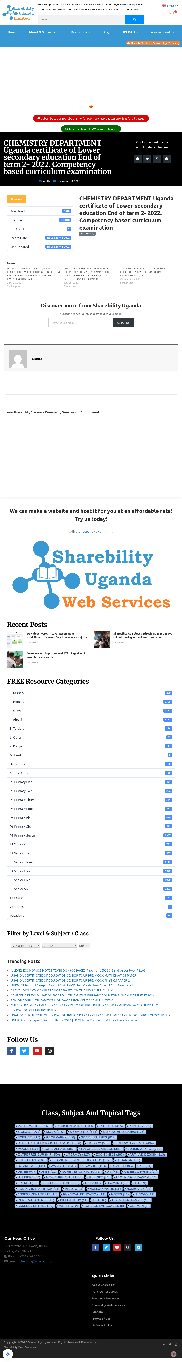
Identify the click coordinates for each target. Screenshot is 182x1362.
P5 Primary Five (90, 817)
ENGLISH (111, 1126)
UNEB (48, 1171)
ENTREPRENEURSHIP (39, 1154)
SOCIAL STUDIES (98, 1137)
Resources (79, 32)
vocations (90, 906)
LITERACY (78, 1154)
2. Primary (90, 701)
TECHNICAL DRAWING (136, 1177)
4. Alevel (90, 719)
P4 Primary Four (90, 808)
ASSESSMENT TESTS (37, 1194)
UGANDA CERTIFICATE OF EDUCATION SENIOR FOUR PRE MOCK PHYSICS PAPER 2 (70, 980)
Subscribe (123, 322)
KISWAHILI (94, 1166)
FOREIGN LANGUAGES (104, 1206)
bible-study (73, 1200)
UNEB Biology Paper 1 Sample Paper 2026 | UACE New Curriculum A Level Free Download (75, 1020)
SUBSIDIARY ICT (144, 1149)
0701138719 (105, 531)
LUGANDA (128, 1160)
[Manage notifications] (173, 1354)
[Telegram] (138, 1247)
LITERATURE (32, 1160)
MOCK (55, 1131)
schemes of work (81, 1171)
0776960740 (84, 531)
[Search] (134, 19)
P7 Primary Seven (90, 835)
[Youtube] (37, 1051)
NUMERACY (139, 1188)
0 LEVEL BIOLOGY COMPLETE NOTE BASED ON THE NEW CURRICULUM (62, 990)
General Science (36, 1200)
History (98, 1143)
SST (99, 1200)
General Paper (140, 1171)
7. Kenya (90, 746)
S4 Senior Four (90, 871)
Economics (110, 1154)
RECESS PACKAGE (61, 1183)
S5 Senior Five (90, 880)
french (28, 1183)
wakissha (63, 1166)
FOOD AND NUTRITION (38, 1188)
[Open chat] (7, 1354)
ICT (140, 1183)
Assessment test (35, 1206)
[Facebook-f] (11, 1051)
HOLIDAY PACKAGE (134, 1143)
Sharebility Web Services (20, 1347)
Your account (161, 32)
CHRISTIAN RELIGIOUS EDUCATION (49, 1143)
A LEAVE (90, 755)
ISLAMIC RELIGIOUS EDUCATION (81, 1160)
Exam (93, 1183)
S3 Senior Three (90, 862)
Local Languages (131, 1200)
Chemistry (89, 233)
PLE (145, 1166)
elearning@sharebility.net (38, 1261)
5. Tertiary (90, 728)
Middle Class (90, 773)
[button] (138, 159)
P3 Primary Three (90, 799)
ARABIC (74, 1188)
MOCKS (28, 1149)
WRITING (68, 1206)
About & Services (42, 32)
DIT (112, 1171)
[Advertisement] (91, 74)
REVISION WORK (75, 1126)
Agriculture (59, 1149)
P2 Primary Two (90, 791)
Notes (120, 1194)
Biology (29, 1131)
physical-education (84, 1194)
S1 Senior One (90, 844)
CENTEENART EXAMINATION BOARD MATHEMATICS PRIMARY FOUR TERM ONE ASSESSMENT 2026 (83, 995)
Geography (60, 1137)
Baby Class (90, 764)
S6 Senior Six (90, 888)
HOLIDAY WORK (105, 1188)
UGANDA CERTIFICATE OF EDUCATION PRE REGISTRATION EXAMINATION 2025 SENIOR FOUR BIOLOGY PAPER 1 (92, 1015)
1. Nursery (90, 693)
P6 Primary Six (90, 826)
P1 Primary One (90, 782)
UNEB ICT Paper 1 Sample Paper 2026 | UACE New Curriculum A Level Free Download (72, 985)
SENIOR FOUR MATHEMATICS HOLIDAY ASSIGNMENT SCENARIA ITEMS (62, 1000)
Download (16, 199)
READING (122, 1166)
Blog (106, 32)
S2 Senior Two (90, 853)
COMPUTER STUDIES (123, 1131)
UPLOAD (128, 32)
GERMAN (139, 1206)
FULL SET (99, 1177)
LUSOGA (144, 1194)
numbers (29, 1177)
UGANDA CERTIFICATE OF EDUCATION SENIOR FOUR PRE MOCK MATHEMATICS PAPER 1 (75, 975)
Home (12, 32)
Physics (140, 1126)
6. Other (90, 737)
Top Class (90, 897)
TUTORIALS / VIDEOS (101, 1149)
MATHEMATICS (34, 1126)
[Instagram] (49, 1051)
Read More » (32, 642)
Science (29, 1137)
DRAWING (118, 1183)
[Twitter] (24, 1051)
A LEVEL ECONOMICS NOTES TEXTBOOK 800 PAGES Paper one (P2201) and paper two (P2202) (79, 970)
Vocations (90, 915)
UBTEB (26, 1171)
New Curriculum (64, 1177)
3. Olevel (90, 710)
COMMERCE (31, 1166)
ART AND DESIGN (147, 1154)
